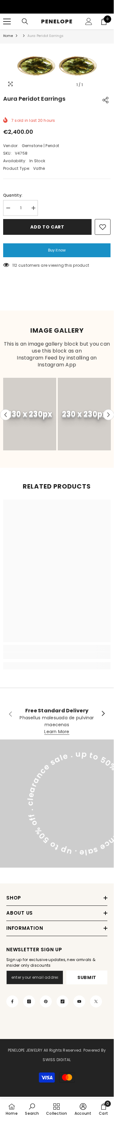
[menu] (7, 21)
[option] (57, 67)
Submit (86, 977)
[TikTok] (63, 1001)
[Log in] (88, 21)
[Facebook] (12, 1001)
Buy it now (57, 250)
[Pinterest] (46, 1001)
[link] (57, 655)
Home (8, 35)
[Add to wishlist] (103, 227)
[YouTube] (79, 1001)
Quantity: (12, 195)
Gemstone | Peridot (40, 145)
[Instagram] (29, 1001)
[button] (5, 414)
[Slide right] (103, 713)
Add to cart (47, 227)
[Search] (25, 21)
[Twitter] (96, 1001)
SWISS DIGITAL (57, 1059)
